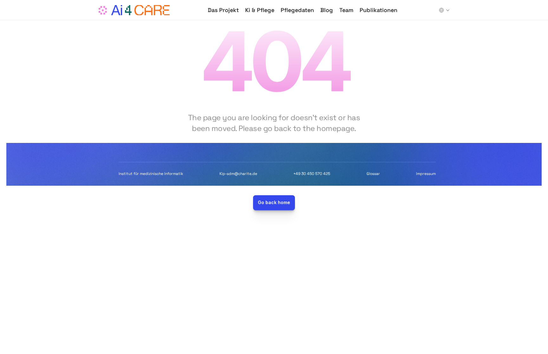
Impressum (426, 173)
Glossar (373, 173)
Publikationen (378, 10)
